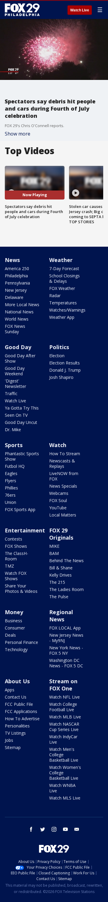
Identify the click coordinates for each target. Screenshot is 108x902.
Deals (10, 635)
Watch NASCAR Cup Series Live (64, 726)
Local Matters (62, 515)
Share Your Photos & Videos (21, 588)
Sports (13, 445)
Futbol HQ (15, 466)
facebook (31, 829)
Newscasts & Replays (62, 463)
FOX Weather (62, 288)
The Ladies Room (66, 589)
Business (13, 620)
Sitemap (13, 747)
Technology (16, 649)
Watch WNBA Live (62, 788)
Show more (17, 133)
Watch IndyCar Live (63, 739)
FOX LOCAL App (65, 628)
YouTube (58, 507)
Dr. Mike (13, 429)
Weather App (61, 317)
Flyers (10, 480)
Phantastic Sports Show (22, 456)
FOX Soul (58, 500)
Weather (61, 260)
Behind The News (66, 560)
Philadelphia (16, 276)
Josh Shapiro (61, 377)
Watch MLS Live (64, 798)
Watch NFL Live (64, 697)
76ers (10, 495)
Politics (59, 347)
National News (19, 312)
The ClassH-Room (16, 556)
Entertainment (25, 530)
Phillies (11, 488)
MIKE (54, 546)
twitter (42, 829)
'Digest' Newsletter (15, 383)
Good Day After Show (20, 358)
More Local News (22, 304)
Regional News (61, 615)
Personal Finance (21, 642)
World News (16, 319)
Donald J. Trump (65, 370)
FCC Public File (19, 704)
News (12, 260)
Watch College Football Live (63, 706)
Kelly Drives (60, 575)
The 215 (57, 582)
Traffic (11, 393)
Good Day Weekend (15, 370)
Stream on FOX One (63, 685)
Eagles (11, 473)
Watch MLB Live (65, 717)
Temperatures (63, 303)
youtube (65, 829)
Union (10, 502)
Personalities (17, 726)
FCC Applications (21, 711)
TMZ (9, 566)
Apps (9, 690)
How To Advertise (22, 718)
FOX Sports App (20, 509)
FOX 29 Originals (61, 534)
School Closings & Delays (64, 278)
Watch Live (79, 10)
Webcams (58, 493)
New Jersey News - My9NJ (66, 637)
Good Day (18, 347)
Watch (57, 445)
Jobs (9, 740)
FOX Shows (16, 546)
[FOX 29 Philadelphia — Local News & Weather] (22, 9)
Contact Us (15, 697)
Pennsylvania (17, 283)
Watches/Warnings (67, 310)
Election (56, 355)
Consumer (15, 628)
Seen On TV (16, 415)
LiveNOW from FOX (63, 476)
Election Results (64, 363)
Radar (55, 295)
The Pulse (58, 596)
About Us (17, 681)
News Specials (63, 486)
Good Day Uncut (21, 422)
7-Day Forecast (64, 268)
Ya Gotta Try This (22, 408)
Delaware (14, 297)
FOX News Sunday (15, 328)
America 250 (17, 268)
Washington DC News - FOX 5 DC (66, 663)
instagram (54, 829)
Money (14, 612)
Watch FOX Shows (15, 575)
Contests (13, 539)
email (77, 829)
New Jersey (16, 290)
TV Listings (15, 733)
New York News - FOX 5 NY (66, 650)
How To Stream (64, 453)
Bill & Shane (61, 568)
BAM (54, 553)
